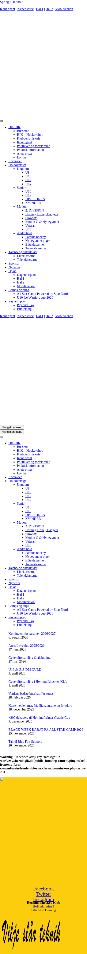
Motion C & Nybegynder (42, 222)
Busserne (23, 131)
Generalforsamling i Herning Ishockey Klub (37, 681)
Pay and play (17, 301)
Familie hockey (35, 237)
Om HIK (14, 127)
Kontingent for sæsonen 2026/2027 (32, 633)
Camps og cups (18, 290)
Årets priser (24, 153)
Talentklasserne (35, 248)
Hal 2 (49, 9)
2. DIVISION (34, 210)
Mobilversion (64, 9)
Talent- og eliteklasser (22, 252)
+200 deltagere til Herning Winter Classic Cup (39, 717)
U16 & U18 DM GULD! (25, 669)
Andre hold (24, 233)
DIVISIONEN (35, 199)
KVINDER (33, 203)
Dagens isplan (26, 275)
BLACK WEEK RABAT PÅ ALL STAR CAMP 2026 (45, 729)
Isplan (12, 271)
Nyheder (14, 267)
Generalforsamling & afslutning (29, 657)
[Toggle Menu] (1, 121)
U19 (28, 195)
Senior (21, 187)
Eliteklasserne (34, 244)
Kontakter (15, 161)
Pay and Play (25, 305)
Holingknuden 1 (43, 906)
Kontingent (7, 9)
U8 (27, 172)
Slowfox (31, 218)
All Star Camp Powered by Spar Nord (42, 293)
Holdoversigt (17, 165)
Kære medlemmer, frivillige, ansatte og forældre (40, 705)
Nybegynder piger (37, 240)
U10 (28, 176)
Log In (21, 157)
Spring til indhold (11, 2)
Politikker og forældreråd (33, 146)
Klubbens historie (28, 138)
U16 (28, 191)
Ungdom (23, 168)
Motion (22, 206)
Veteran (30, 225)
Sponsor (13, 263)
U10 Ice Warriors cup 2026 (35, 297)
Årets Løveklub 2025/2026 (26, 645)
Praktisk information (30, 150)
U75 (28, 229)
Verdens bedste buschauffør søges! (31, 693)
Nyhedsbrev (25, 9)
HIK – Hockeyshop (30, 134)
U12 (28, 180)
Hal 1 (39, 9)
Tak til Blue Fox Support (25, 741)
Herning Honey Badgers (41, 214)
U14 (28, 184)
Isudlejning (24, 309)
